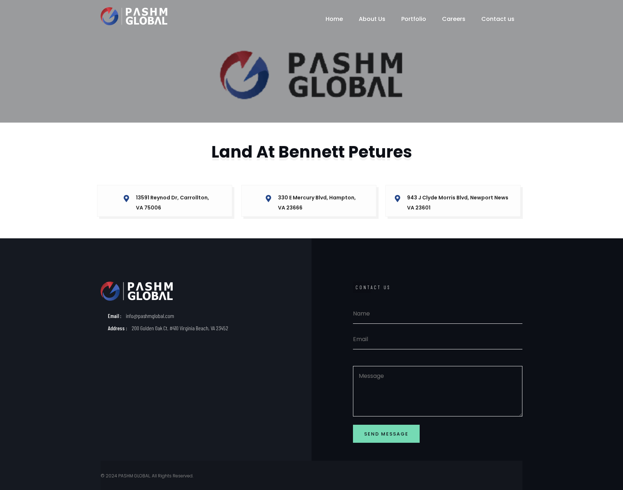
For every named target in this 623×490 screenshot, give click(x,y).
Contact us (497, 19)
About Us (372, 19)
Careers (453, 19)
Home (334, 19)
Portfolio (413, 19)
